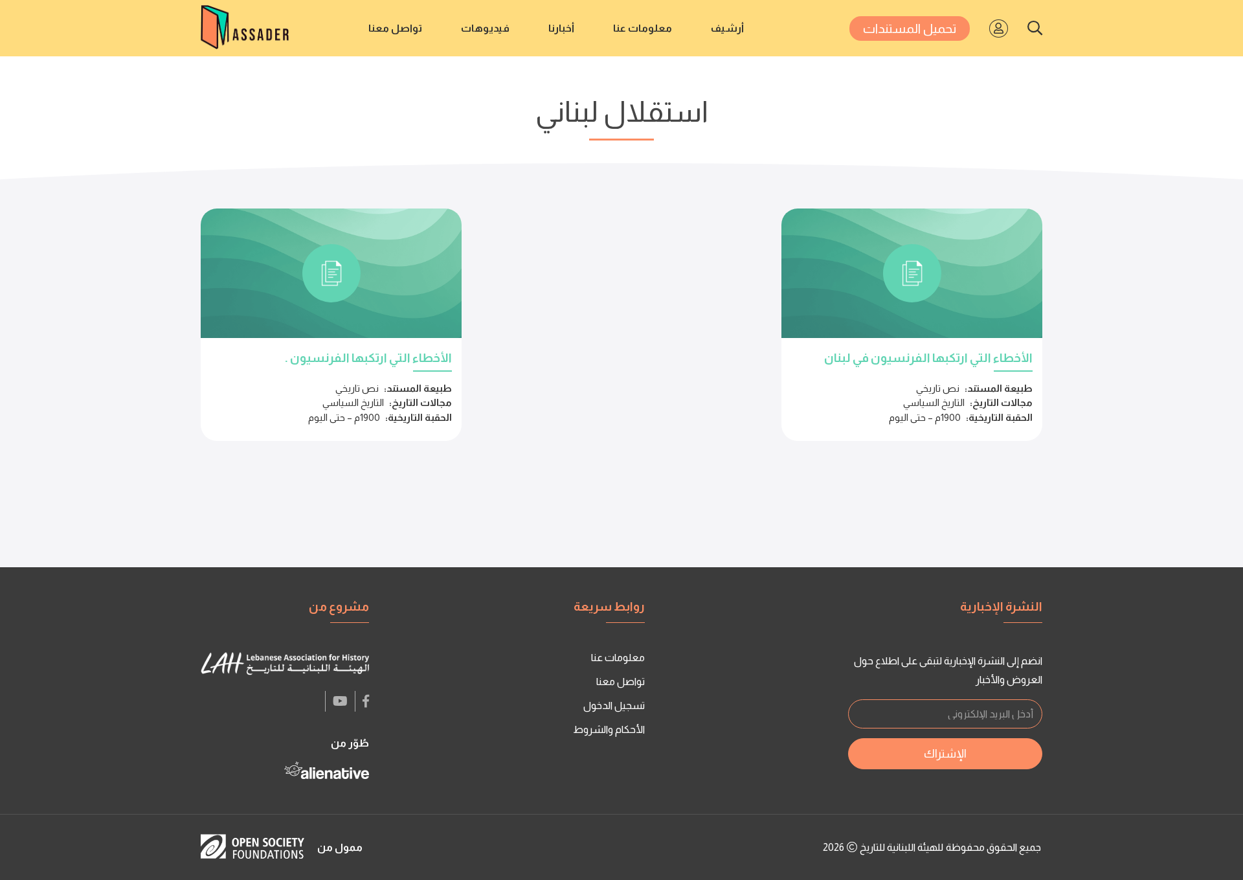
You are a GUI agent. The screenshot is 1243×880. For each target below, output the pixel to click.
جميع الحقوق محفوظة (993, 847)
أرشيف (727, 28)
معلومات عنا (642, 28)
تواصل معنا (395, 28)
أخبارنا (561, 28)
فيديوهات (485, 28)
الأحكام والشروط (609, 729)
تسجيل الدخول (614, 705)
